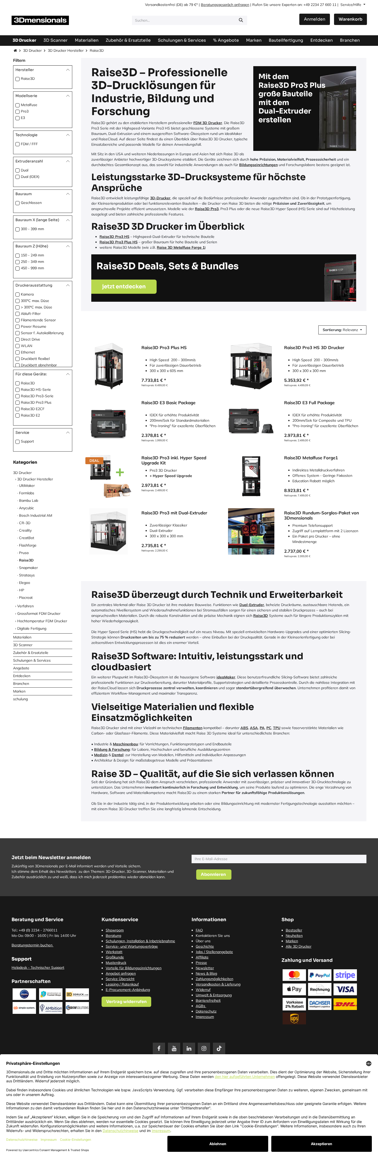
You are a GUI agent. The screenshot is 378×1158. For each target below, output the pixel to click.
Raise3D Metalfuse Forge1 (311, 457)
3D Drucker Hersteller (66, 50)
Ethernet (28, 352)
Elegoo (24, 582)
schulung (20, 698)
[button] (342, 329)
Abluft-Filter (31, 313)
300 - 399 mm (32, 229)
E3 (23, 117)
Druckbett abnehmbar (39, 365)
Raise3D (28, 78)
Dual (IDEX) (30, 176)
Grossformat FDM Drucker (38, 613)
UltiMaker (27, 485)
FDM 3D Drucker (207, 122)
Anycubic (26, 507)
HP (21, 589)
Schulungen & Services (32, 660)
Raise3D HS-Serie (36, 389)
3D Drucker (32, 50)
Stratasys (27, 575)
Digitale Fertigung (31, 628)
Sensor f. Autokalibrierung (42, 333)
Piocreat (26, 597)
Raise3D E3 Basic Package (168, 402)
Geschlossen (31, 202)
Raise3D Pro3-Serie (37, 395)
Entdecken (21, 675)
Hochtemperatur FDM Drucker (42, 620)
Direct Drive (30, 339)
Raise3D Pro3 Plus (36, 402)
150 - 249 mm (32, 255)
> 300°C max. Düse (36, 307)
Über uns (203, 941)
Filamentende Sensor (38, 320)
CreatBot (26, 537)
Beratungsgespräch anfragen (225, 4)
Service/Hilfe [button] (351, 4)
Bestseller (294, 930)
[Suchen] (241, 20)
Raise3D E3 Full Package (309, 402)
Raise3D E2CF (32, 408)
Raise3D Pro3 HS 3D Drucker (314, 347)
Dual (24, 170)
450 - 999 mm (32, 268)
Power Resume (33, 326)
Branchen (21, 683)
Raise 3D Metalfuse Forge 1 (181, 247)
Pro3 (25, 111)
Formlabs (26, 492)
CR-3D (24, 522)
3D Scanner (22, 644)
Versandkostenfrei (160, 4)
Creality (25, 530)
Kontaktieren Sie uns (213, 935)
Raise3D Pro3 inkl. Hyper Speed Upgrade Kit (173, 460)
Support (27, 441)
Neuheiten (294, 935)
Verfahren (25, 605)
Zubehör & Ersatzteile (30, 652)
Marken (19, 691)
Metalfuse (29, 104)
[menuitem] (286, 40)
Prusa (24, 552)
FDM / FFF (29, 144)
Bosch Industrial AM (35, 515)
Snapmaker (28, 567)
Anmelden (314, 19)
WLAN (26, 345)
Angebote (21, 668)
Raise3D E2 (30, 415)
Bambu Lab (28, 500)
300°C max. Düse (35, 300)
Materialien (22, 637)
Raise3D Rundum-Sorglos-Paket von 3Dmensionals (321, 515)
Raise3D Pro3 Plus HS (119, 242)
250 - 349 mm (32, 261)
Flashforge (28, 545)
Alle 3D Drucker (298, 946)
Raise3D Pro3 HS (114, 236)
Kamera (27, 294)
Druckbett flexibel (35, 358)
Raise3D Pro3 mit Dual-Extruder (174, 512)
